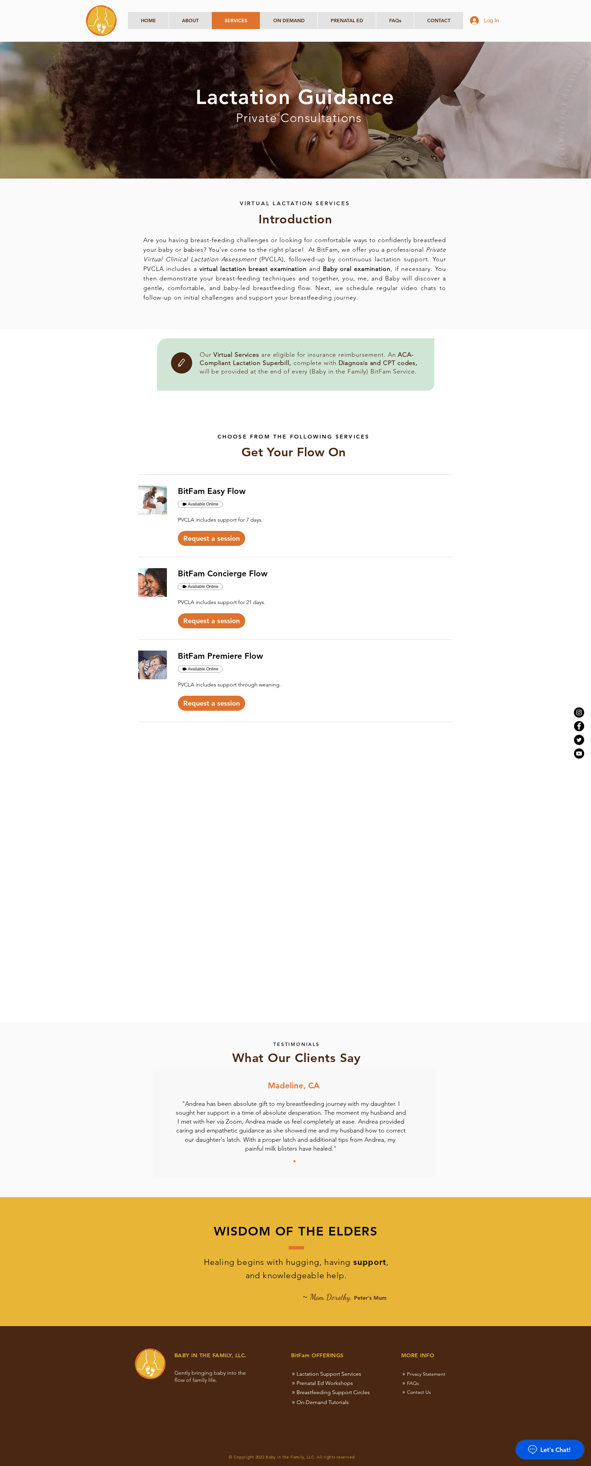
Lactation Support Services (329, 1374)
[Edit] (181, 363)
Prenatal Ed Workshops (325, 1383)
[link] (315, 491)
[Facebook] (579, 726)
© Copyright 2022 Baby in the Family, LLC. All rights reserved (292, 1457)
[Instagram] (579, 712)
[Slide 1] (294, 1161)
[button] (211, 538)
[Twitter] (579, 740)
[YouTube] (579, 753)
